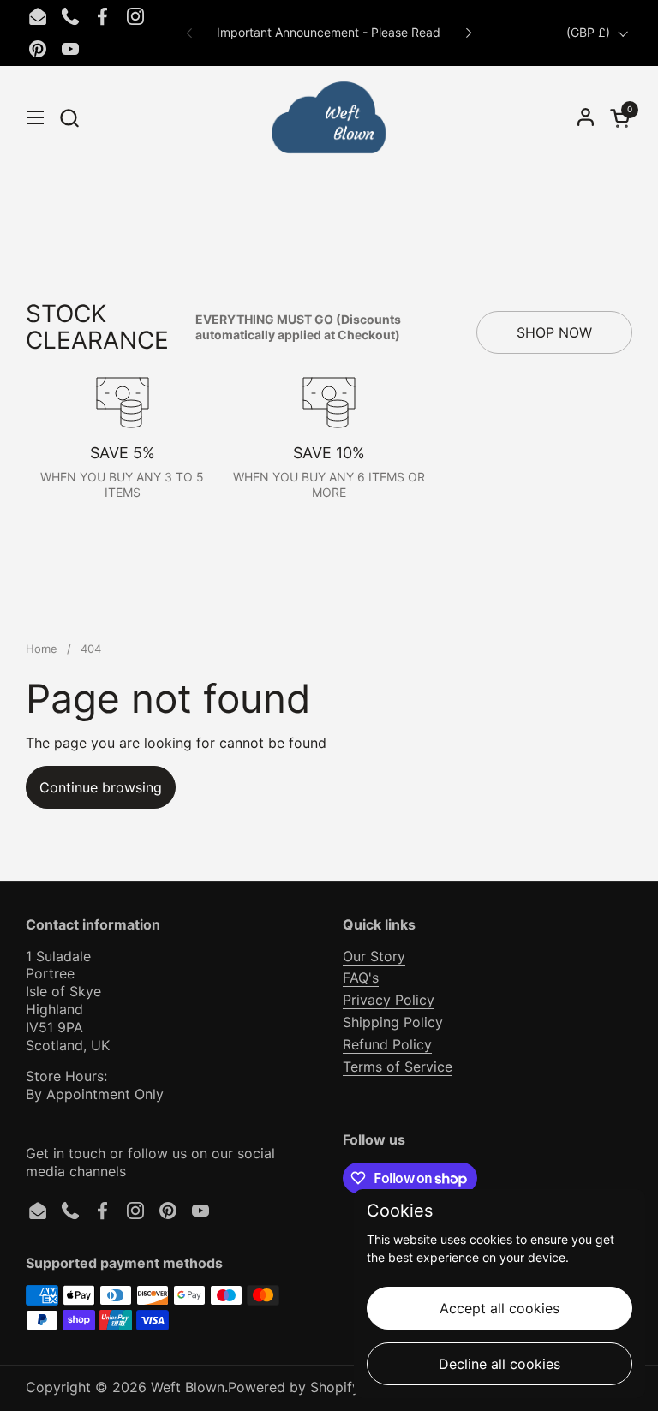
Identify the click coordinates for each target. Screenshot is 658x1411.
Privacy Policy (388, 999)
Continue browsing (100, 787)
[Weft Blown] (328, 117)
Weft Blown (187, 1387)
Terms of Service (397, 1066)
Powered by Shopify (294, 1387)
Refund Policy (387, 1044)
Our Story (374, 956)
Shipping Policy (393, 1022)
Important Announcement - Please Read (328, 32)
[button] (69, 118)
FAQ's (361, 977)
